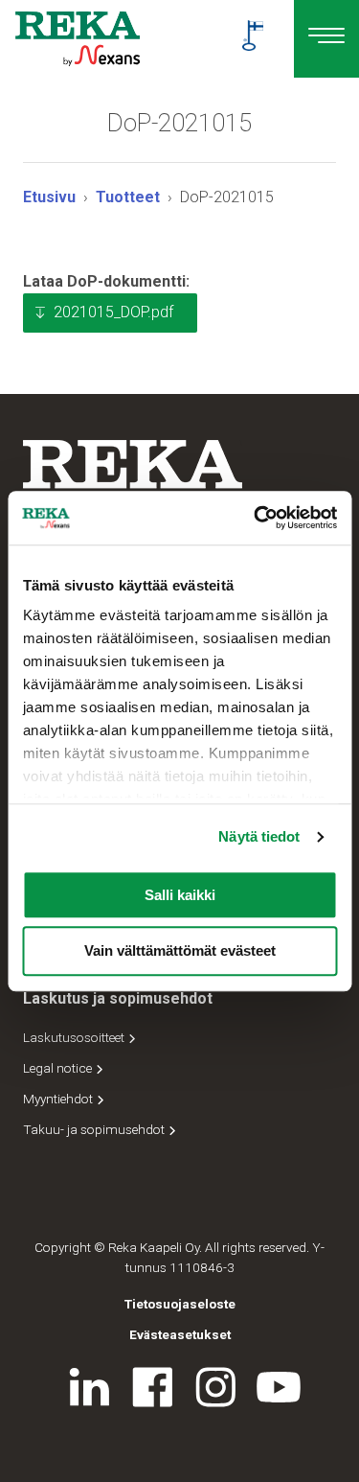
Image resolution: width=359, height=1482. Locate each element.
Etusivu (49, 197)
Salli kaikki (180, 895)
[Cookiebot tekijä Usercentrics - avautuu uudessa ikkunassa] (255, 517)
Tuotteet (128, 197)
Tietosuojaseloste (180, 1303)
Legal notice (59, 1068)
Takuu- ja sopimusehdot (95, 1129)
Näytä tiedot (259, 836)
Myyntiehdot (59, 1098)
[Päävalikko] (326, 39)
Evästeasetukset (180, 1334)
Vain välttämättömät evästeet (180, 951)
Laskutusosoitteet (75, 1037)
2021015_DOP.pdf (113, 312)
